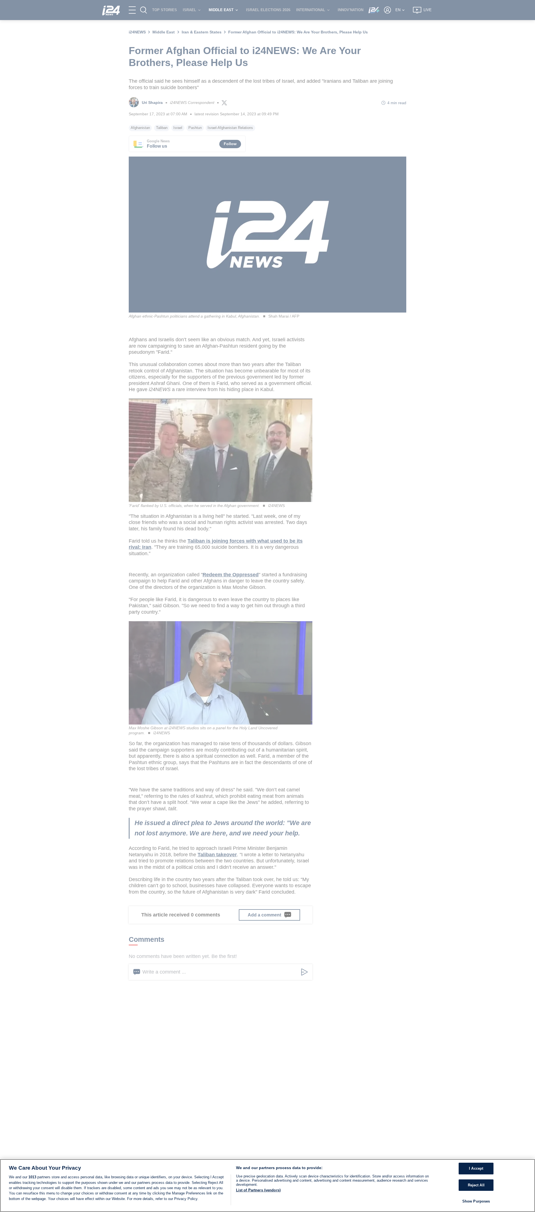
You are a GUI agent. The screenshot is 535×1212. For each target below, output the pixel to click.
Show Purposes (476, 1201)
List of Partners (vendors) (258, 1190)
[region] (267, 1185)
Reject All (476, 1185)
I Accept (476, 1168)
